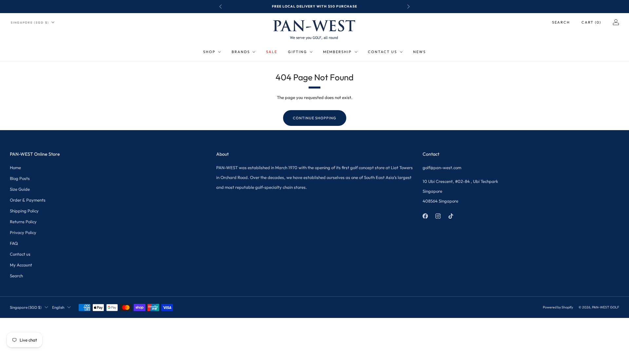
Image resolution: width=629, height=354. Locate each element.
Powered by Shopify (558, 307)
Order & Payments (28, 200)
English (58, 307)
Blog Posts (20, 178)
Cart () (591, 22)
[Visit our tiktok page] (450, 216)
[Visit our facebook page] (425, 216)
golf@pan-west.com (442, 167)
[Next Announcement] (408, 6)
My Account (21, 264)
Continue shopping (314, 118)
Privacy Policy (23, 232)
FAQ (14, 243)
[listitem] (314, 6)
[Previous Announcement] (220, 6)
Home (15, 167)
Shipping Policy (24, 210)
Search (561, 22)
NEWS (419, 51)
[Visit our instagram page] (437, 216)
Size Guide (20, 189)
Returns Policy (23, 221)
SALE (271, 51)
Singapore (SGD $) (30, 22)
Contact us (20, 254)
